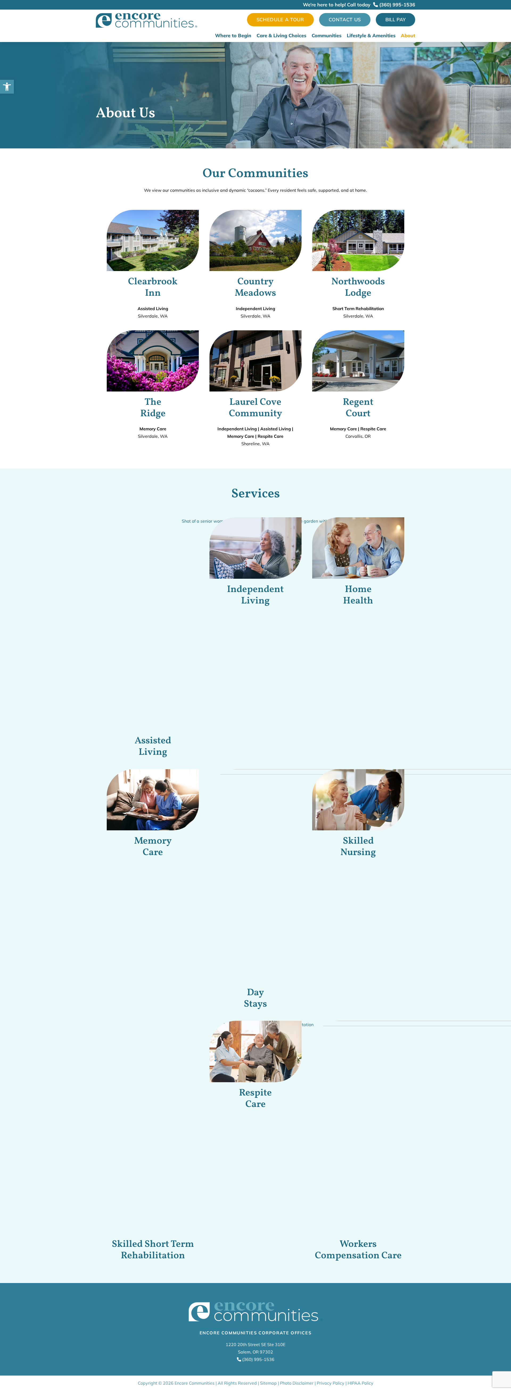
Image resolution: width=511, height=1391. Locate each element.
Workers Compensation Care (358, 1250)
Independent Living (255, 595)
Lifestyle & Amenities (371, 35)
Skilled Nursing (358, 847)
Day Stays (255, 998)
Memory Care (153, 847)
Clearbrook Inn (153, 287)
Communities (326, 35)
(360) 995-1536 (396, 5)
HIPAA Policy (360, 1383)
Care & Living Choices (281, 35)
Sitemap (268, 1383)
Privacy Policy (330, 1383)
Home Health (358, 595)
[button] (7, 87)
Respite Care (255, 1098)
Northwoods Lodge (358, 287)
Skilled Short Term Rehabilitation (153, 1250)
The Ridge (153, 408)
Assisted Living (153, 746)
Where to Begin (233, 35)
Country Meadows (255, 287)
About (408, 35)
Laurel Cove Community (255, 408)
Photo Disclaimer (297, 1383)
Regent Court (358, 408)
